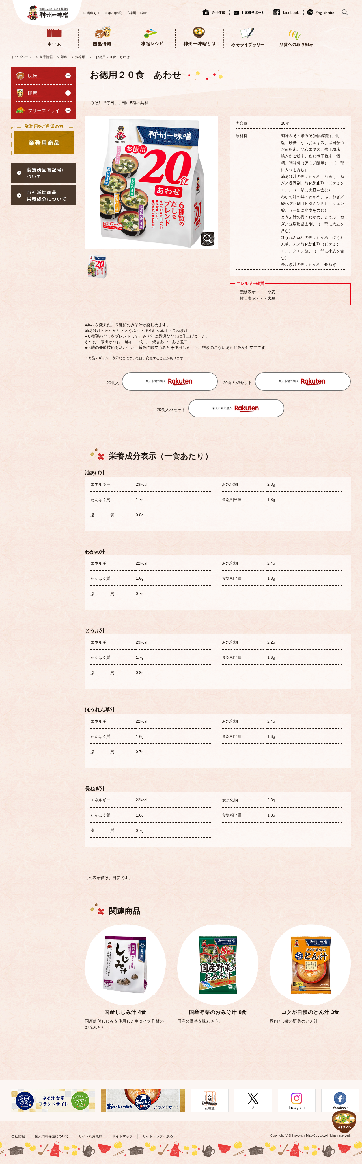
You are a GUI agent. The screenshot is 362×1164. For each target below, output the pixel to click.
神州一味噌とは (199, 36)
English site (321, 12)
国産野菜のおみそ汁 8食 (218, 1012)
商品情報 (102, 36)
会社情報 (215, 12)
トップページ (21, 57)
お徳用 (80, 57)
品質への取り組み (296, 36)
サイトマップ (122, 1136)
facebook (286, 12)
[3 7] (344, 1115)
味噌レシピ (151, 36)
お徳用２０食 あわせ (113, 57)
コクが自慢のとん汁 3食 (310, 1012)
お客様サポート (249, 12)
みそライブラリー (248, 36)
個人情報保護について (52, 1136)
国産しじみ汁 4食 (125, 1012)
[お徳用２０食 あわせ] (97, 267)
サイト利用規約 (90, 1136)
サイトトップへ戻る (158, 1136)
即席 (64, 57)
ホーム (54, 36)
